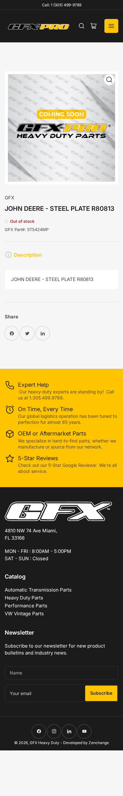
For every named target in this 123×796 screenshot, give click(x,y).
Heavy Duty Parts (24, 598)
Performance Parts (26, 606)
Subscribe (101, 693)
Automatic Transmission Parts (38, 590)
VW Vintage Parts (24, 614)
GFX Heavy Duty (44, 742)
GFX (9, 198)
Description (28, 255)
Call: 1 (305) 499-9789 (61, 5)
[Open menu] (111, 26)
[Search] (82, 26)
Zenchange (99, 742)
